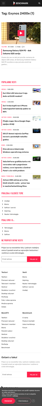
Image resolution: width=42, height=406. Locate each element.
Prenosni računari (7, 280)
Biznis (3, 145)
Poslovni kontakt (28, 321)
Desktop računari (7, 293)
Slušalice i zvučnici (8, 290)
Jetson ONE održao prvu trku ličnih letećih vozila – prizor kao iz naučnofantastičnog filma (16, 183)
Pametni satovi (6, 331)
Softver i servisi (6, 117)
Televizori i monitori (8, 284)
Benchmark (5, 347)
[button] (3, 3)
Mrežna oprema (7, 303)
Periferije (4, 297)
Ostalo (3, 307)
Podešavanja (23, 401)
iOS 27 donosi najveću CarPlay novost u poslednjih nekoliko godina (16, 137)
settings (15, 396)
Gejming (7, 211)
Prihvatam (8, 401)
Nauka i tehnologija (7, 176)
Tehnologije (8, 228)
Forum (24, 328)
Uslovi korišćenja (28, 324)
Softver (7, 234)
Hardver (4, 287)
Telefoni (4, 47)
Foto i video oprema (8, 300)
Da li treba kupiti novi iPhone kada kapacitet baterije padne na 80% (17, 109)
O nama (25, 318)
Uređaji (3, 89)
